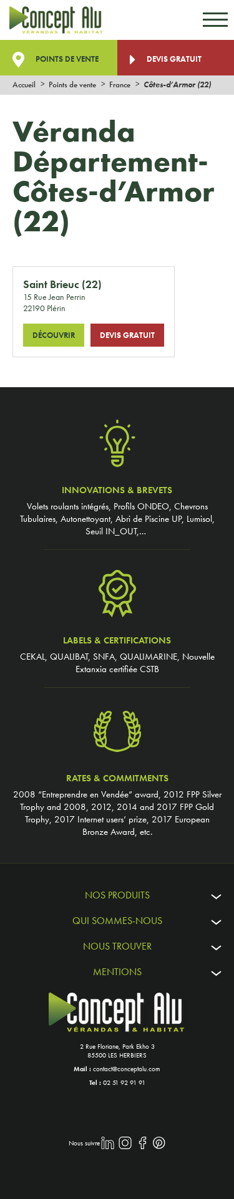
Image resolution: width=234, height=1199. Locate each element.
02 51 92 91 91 (124, 1082)
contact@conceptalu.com (126, 1068)
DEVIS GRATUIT (127, 335)
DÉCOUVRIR (53, 335)
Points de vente (66, 59)
